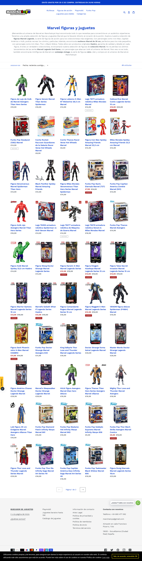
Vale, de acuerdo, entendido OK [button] (125, 556)
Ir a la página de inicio (20, 514)
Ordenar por (15, 65)
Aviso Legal (77, 512)
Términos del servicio (82, 528)
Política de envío (80, 525)
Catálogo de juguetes (51, 518)
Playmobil (46, 509)
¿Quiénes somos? (18, 519)
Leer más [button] (105, 557)
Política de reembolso (82, 522)
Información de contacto (83, 509)
